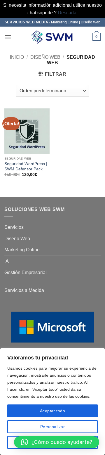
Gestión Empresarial (25, 272)
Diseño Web (45, 57)
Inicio (17, 57)
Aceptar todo (52, 411)
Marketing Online (22, 249)
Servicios (14, 227)
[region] (52, 401)
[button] (7, 37)
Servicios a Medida (24, 290)
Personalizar (52, 426)
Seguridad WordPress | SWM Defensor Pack (25, 166)
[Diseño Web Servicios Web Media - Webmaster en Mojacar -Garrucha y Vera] (52, 37)
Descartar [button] (68, 12)
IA (6, 261)
